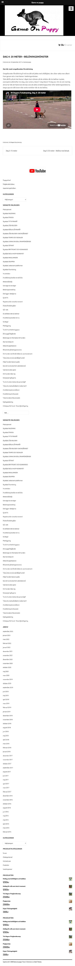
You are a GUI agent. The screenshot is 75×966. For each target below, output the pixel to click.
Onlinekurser (7, 861)
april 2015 (6, 824)
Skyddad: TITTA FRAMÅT (10, 221)
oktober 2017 (7, 764)
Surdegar (5, 322)
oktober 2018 (7, 723)
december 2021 (7, 651)
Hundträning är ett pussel (10, 394)
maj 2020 (5, 671)
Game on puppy (18, 962)
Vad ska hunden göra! (9, 370)
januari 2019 (6, 711)
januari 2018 (6, 751)
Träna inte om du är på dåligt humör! (14, 358)
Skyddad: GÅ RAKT (8, 245)
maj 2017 (5, 780)
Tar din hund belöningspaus (11, 330)
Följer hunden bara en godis (11, 362)
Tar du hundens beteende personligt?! (14, 382)
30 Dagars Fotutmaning (15, 142)
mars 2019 (6, 703)
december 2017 (7, 756)
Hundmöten (6, 274)
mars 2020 (6, 675)
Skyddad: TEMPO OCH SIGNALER (13, 237)
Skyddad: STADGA (8, 217)
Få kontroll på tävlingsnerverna (12, 350)
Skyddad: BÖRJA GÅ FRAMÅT (12, 229)
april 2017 (6, 784)
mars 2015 (6, 828)
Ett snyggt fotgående (9, 334)
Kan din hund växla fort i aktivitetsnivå (14, 366)
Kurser (5, 853)
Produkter (6, 865)
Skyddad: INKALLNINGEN (10, 257)
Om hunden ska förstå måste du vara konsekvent (17, 354)
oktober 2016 (7, 804)
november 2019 (8, 679)
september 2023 (8, 631)
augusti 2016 (7, 808)
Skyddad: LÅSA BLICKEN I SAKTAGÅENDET (15, 233)
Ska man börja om (8, 342)
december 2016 (7, 796)
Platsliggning (7, 326)
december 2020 (7, 659)
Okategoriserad (7, 857)
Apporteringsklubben (9, 188)
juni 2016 (5, 812)
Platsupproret (7, 209)
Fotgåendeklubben (8, 184)
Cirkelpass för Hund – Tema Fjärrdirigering (15, 406)
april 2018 (6, 740)
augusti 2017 (7, 772)
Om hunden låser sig (9, 374)
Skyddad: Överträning (9, 269)
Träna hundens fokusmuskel (11, 398)
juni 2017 (5, 776)
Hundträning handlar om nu (11, 318)
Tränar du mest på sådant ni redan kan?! (15, 386)
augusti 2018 (7, 727)
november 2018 (8, 719)
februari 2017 (7, 792)
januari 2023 (6, 635)
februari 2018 (7, 747)
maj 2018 (5, 736)
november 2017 (8, 760)
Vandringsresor (7, 869)
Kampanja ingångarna (9, 378)
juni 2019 (5, 691)
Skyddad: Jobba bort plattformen (13, 265)
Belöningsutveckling (9, 290)
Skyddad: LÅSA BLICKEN (10, 225)
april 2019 (6, 699)
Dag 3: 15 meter (11, 151)
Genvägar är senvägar (9, 286)
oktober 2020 (7, 667)
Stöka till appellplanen (9, 346)
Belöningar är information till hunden (14, 338)
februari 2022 (7, 643)
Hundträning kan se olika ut (11, 390)
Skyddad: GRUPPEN (9, 261)
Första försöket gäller (9, 306)
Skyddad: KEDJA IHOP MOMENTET (13, 253)
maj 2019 (5, 695)
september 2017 (8, 768)
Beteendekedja (7, 282)
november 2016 (8, 800)
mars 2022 (6, 639)
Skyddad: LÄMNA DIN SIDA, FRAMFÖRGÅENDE (17, 241)
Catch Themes (37, 962)
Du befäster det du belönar (11, 314)
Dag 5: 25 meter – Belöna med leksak (56, 151)
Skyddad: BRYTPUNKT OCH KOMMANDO (15, 249)
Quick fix (5, 298)
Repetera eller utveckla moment (13, 302)
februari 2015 (7, 832)
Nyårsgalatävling (8, 402)
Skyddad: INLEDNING (9, 213)
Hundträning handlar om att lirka (12, 278)
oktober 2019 (7, 683)
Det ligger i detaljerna (9, 294)
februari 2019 (7, 707)
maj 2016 (5, 816)
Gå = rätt (5, 310)
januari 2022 (6, 647)
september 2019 (8, 687)
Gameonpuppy (27, 62)
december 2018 (7, 715)
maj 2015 (5, 820)
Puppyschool (7, 180)
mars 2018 (6, 744)
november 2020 (8, 663)
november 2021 (8, 655)
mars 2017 (6, 788)
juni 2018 (5, 731)
